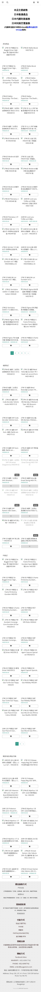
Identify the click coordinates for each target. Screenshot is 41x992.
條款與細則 (21, 982)
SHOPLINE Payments (23, 988)
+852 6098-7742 (25, 960)
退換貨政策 (21, 913)
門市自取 (21, 888)
